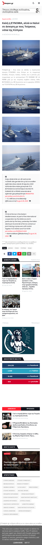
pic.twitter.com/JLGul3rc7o (15, 196)
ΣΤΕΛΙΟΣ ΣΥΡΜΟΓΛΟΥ (24, 480)
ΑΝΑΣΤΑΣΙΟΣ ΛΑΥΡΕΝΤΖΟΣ (11, 504)
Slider (29, 248)
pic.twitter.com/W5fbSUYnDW (16, 231)
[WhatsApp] (24, 254)
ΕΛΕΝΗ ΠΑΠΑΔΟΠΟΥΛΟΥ (11, 497)
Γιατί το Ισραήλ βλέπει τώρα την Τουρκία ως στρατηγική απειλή (9, 281)
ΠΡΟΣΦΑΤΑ (30, 409)
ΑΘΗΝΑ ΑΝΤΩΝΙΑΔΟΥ (25, 511)
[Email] (29, 254)
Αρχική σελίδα (6, 19)
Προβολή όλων (35, 260)
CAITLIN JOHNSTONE (9, 511)
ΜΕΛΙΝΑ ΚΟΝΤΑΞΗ (9, 484)
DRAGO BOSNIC (33, 487)
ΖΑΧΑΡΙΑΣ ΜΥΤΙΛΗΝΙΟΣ (10, 501)
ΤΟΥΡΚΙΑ (23, 248)
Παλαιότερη (35, 323)
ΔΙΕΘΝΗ (15, 19)
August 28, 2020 (22, 201)
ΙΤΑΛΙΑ (17, 248)
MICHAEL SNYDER (23, 491)
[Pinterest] (19, 254)
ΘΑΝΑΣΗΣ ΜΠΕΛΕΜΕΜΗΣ (11, 514)
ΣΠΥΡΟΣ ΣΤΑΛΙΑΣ (25, 501)
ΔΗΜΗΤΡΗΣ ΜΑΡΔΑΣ (28, 504)
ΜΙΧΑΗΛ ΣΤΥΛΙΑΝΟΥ (23, 484)
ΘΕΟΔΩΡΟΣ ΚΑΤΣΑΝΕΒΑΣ (11, 494)
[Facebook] (10, 254)
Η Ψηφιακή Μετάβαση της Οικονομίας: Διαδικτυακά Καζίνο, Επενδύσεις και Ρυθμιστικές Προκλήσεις (25, 425)
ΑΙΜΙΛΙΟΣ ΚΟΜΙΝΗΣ (9, 507)
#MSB (28, 194)
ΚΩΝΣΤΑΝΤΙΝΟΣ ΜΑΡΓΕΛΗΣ (29, 497)
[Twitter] (14, 254)
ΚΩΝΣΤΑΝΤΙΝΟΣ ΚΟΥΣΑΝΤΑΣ (26, 507)
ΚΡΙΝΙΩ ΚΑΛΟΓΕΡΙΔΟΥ (28, 494)
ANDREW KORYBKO (9, 487)
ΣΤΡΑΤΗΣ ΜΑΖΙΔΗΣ (9, 480)
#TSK (32, 194)
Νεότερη (5, 323)
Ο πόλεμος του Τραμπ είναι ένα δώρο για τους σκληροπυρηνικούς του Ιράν (10, 313)
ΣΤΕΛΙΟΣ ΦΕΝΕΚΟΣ (9, 491)
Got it (27, 543)
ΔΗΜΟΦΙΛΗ (12, 409)
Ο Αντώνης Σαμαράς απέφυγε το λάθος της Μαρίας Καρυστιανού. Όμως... (25, 435)
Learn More (18, 543)
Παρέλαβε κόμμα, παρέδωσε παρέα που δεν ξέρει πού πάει (20, 463)
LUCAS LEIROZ (22, 487)
